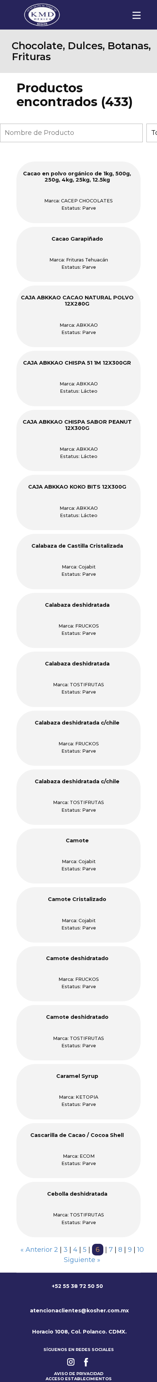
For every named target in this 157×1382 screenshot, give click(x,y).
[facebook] (86, 1362)
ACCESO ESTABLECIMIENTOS (79, 1378)
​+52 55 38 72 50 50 (76, 1286)
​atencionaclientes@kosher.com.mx (78, 1310)
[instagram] (71, 1362)
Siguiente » (82, 1260)
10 (140, 1250)
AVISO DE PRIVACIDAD (78, 1373)
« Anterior (36, 1250)
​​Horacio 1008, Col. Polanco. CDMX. (79, 1331)
